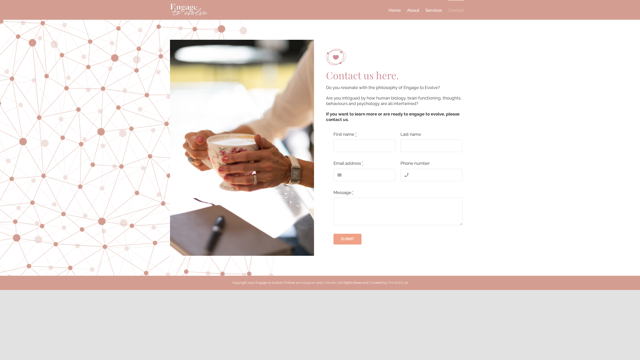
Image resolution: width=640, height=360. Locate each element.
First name (345, 134)
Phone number (415, 163)
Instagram (308, 282)
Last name (410, 134)
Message (344, 192)
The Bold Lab (398, 282)
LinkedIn (329, 282)
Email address (348, 163)
